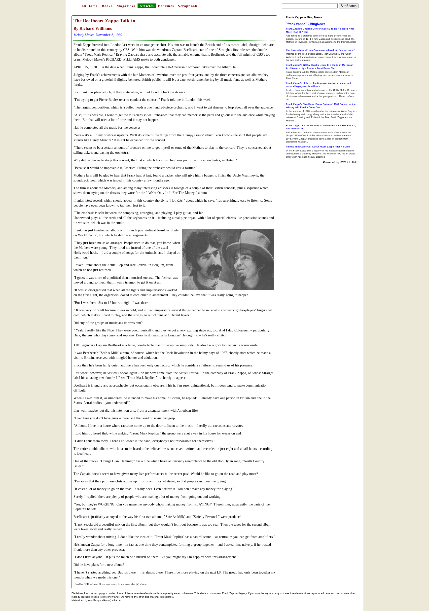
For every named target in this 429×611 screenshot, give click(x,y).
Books (107, 6)
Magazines (126, 6)
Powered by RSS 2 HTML (340, 162)
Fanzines (166, 6)
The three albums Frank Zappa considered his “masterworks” (321, 50)
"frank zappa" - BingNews (305, 24)
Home (89, 6)
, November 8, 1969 (97, 35)
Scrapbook (187, 6)
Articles (147, 6)
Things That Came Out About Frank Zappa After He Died (318, 146)
